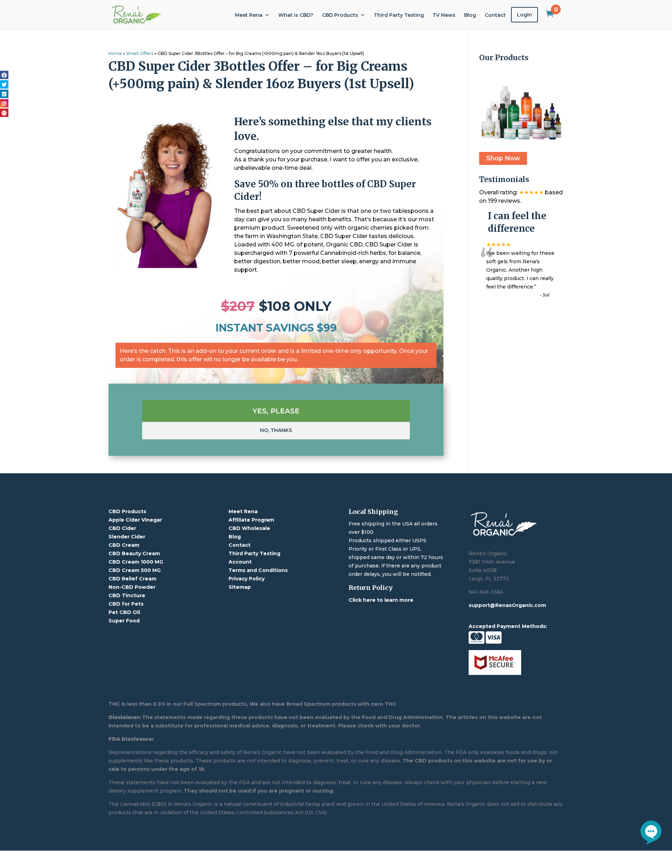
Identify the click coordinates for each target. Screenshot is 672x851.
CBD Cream (123, 545)
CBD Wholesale (249, 528)
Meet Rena (248, 15)
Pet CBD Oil (124, 612)
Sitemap (240, 587)
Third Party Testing (399, 15)
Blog (470, 15)
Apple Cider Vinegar (135, 520)
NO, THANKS (276, 430)
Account (240, 562)
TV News (444, 15)
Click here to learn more (381, 600)
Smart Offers (139, 53)
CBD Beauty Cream (134, 553)
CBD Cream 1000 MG (135, 562)
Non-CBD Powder (131, 587)
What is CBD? (295, 15)
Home (115, 53)
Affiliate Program (251, 520)
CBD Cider (122, 528)
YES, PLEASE (276, 411)
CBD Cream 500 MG (134, 570)
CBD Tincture (126, 595)
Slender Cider (126, 536)
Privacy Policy (247, 579)
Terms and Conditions (258, 570)
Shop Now (503, 158)
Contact (495, 15)
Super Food (124, 621)
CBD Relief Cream (132, 579)
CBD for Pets (126, 604)
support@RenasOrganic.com (507, 605)
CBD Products (340, 15)
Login (524, 15)
